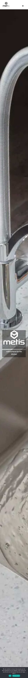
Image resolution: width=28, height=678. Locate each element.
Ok (10, 675)
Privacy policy (16, 675)
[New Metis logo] (6, 2)
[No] (26, 672)
